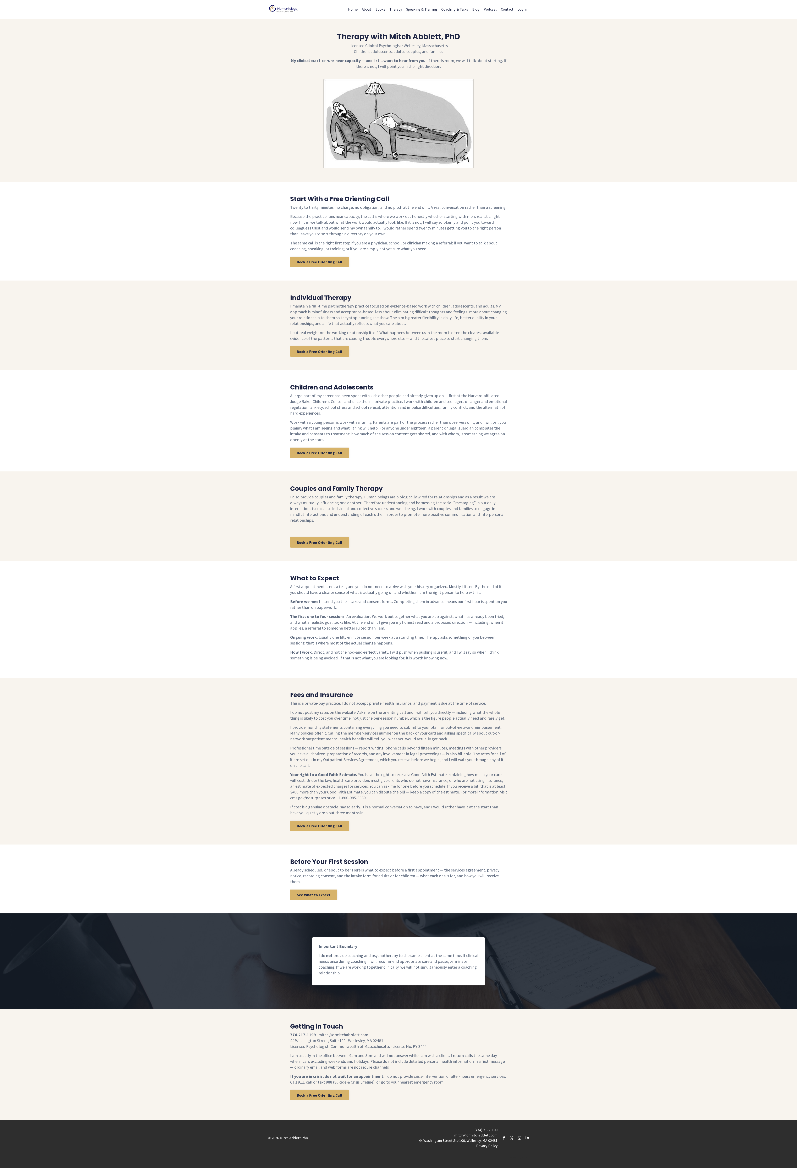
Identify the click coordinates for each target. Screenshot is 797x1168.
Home (353, 9)
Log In (522, 9)
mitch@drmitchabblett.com (343, 1034)
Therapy (395, 9)
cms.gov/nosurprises (308, 797)
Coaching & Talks (454, 9)
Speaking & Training (421, 9)
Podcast (490, 9)
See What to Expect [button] (314, 894)
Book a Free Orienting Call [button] (319, 262)
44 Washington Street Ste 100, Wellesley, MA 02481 (458, 1140)
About (366, 9)
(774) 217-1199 (486, 1130)
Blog (475, 9)
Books (380, 9)
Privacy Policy (487, 1145)
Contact (507, 9)
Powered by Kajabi (517, 1157)
